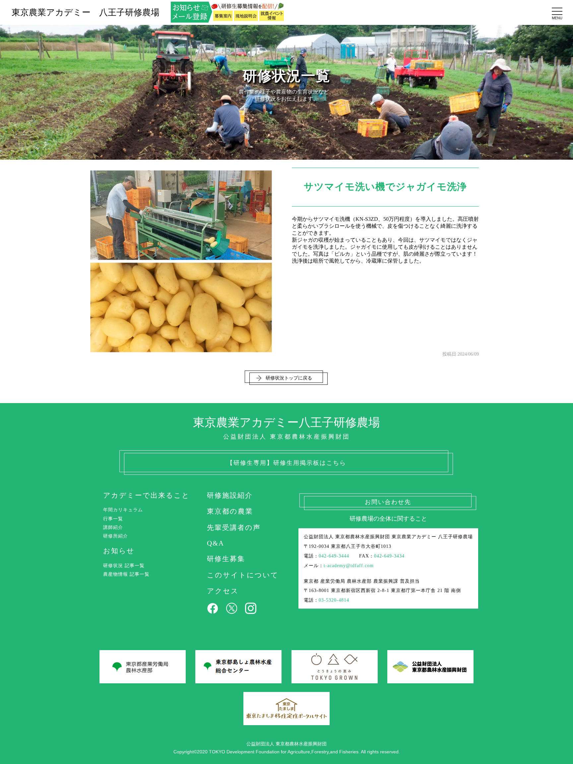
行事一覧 (113, 518)
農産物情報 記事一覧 (126, 574)
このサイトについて (243, 575)
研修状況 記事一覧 (124, 565)
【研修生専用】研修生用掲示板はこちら (286, 463)
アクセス (223, 591)
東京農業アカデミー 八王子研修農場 (85, 12)
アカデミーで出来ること (146, 495)
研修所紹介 (115, 536)
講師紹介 (113, 527)
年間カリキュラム (123, 509)
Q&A (215, 543)
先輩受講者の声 (234, 527)
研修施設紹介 (230, 495)
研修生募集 (226, 558)
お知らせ (119, 550)
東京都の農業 (230, 511)
